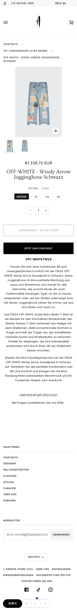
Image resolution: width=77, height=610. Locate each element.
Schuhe (8, 482)
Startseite (10, 44)
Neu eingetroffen (16, 469)
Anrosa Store (16, 569)
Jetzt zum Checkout (39, 248)
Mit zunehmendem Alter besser (25, 50)
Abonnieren (61, 534)
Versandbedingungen (18, 575)
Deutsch (34, 556)
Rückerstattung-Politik (53, 575)
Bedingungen (61, 569)
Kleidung (9, 475)
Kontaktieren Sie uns (37, 581)
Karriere (9, 500)
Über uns (9, 494)
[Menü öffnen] (9, 22)
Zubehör (9, 488)
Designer (9, 463)
